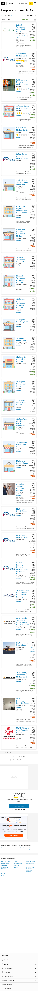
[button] (35, 3)
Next (27, 760)
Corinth (22, 848)
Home (3, 753)
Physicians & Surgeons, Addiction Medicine (30, 869)
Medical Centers (26, 58)
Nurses (16, 867)
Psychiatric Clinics (4, 874)
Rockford (13, 848)
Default (32, 15)
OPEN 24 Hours (27, 20)
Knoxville (12, 753)
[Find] (31, 3)
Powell (3, 848)
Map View (7, 15)
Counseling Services (4, 868)
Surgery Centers (26, 465)
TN (7, 753)
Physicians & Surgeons (5, 864)
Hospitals (18, 33)
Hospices (24, 627)
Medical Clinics (26, 187)
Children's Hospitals (27, 284)
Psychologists (30, 863)
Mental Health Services (28, 33)
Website (18, 35)
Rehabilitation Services (28, 363)
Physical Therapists (27, 599)
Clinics (16, 861)
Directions (24, 35)
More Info (19, 37)
